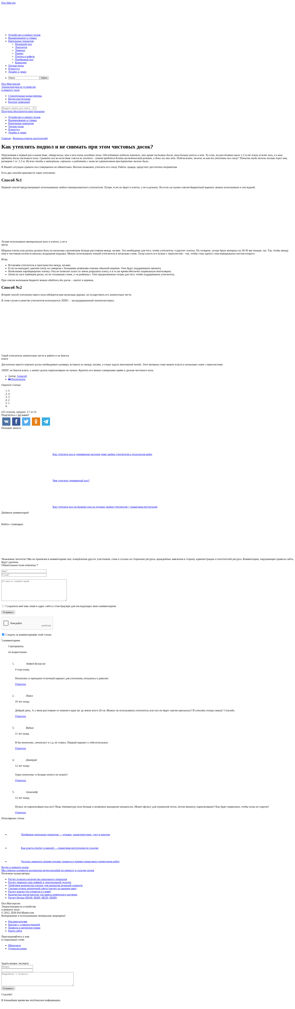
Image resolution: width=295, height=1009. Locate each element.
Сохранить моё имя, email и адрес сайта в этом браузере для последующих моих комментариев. (61, 606)
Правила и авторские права (24, 927)
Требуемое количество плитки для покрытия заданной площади (45, 885)
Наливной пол (23, 44)
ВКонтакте (14, 945)
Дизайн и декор (17, 71)
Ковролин (21, 62)
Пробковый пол (24, 59)
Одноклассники (17, 948)
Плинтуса (14, 68)
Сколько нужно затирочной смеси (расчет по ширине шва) (42, 888)
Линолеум (21, 47)
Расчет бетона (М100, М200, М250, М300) (32, 897)
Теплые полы (16, 65)
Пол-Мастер (8, 2)
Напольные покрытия (21, 41)
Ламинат (20, 50)
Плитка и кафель (25, 56)
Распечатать (18, 379)
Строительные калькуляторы (25, 95)
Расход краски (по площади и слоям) (29, 891)
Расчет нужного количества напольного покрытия (37, 879)
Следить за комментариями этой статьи (28, 634)
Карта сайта (15, 930)
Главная (6, 138)
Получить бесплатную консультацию (23, 111)
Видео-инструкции (19, 98)
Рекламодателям (17, 921)
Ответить (20, 684)
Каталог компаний (19, 102)
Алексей (22, 376)
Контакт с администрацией (24, 924)
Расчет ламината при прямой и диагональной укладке (39, 882)
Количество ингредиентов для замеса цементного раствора (42, 894)
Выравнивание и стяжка (22, 38)
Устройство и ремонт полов (24, 34)
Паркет (19, 53)
